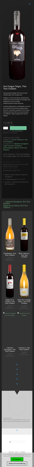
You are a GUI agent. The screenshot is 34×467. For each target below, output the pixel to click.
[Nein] (32, 460)
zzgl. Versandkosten (17, 131)
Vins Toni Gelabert (23, 154)
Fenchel (11, 146)
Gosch (14, 140)
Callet (5, 146)
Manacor (20, 140)
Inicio (5, 154)
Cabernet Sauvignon (21, 144)
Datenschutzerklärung (17, 463)
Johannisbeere (8, 148)
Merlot (16, 148)
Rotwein (6, 150)
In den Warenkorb (18, 128)
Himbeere (18, 146)
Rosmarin (23, 148)
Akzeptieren (17, 459)
